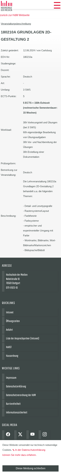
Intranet (9, 312)
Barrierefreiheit (13, 403)
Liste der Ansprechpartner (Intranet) (22, 338)
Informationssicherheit (16, 412)
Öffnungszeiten (13, 321)
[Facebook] (8, 434)
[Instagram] (45, 434)
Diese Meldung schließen (30, 468)
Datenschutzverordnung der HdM (21, 395)
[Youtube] (33, 434)
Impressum (11, 377)
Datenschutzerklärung (16, 386)
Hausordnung (12, 355)
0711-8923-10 (12, 287)
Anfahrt (9, 329)
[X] (21, 434)
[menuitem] (57, 5)
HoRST (9, 347)
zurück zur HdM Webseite (15, 15)
